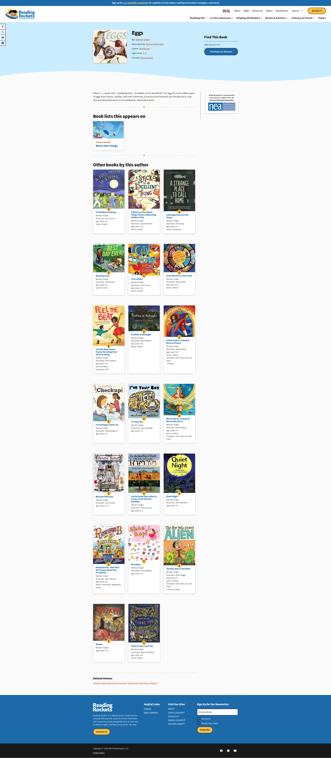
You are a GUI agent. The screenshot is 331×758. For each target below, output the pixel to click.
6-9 (144, 53)
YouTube (235, 750)
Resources (257, 10)
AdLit (171, 708)
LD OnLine (173, 716)
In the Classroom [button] (220, 18)
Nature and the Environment (114, 683)
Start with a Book (176, 723)
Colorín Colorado (176, 712)
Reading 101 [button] (197, 18)
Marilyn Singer (143, 39)
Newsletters (282, 10)
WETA (226, 11)
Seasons (153, 683)
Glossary (147, 708)
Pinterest (228, 750)
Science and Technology (138, 683)
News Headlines (151, 712)
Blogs (246, 10)
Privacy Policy (99, 753)
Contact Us (101, 731)
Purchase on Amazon (221, 51)
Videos (269, 10)
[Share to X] (3, 32)
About (237, 10)
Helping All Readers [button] (248, 18)
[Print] (3, 43)
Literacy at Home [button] (302, 18)
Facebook (221, 750)
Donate (319, 11)
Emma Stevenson (155, 44)
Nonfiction (144, 48)
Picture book (146, 57)
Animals (96, 683)
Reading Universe (176, 720)
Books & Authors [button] (275, 18)
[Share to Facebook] (3, 26)
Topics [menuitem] (322, 18)
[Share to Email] (3, 37)
